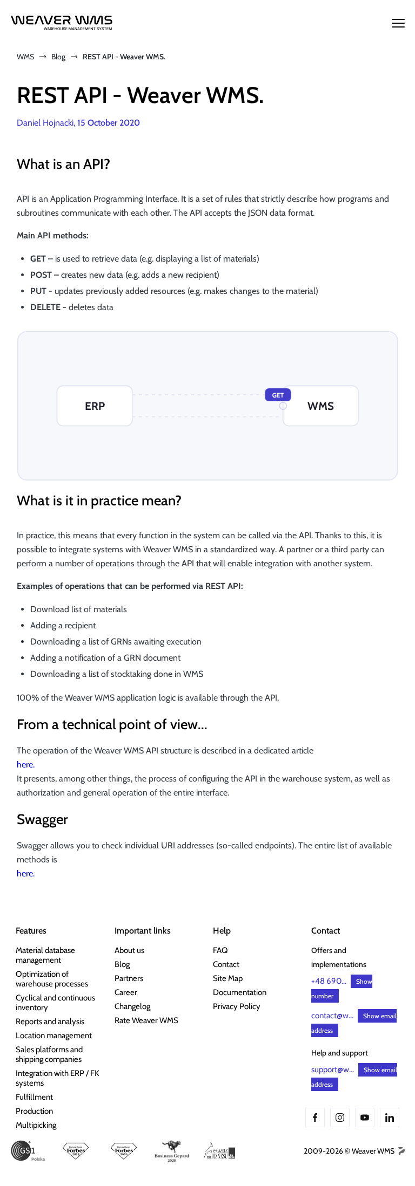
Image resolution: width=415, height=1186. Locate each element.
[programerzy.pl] (400, 1151)
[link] (59, 955)
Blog (58, 56)
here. (26, 764)
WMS (25, 56)
